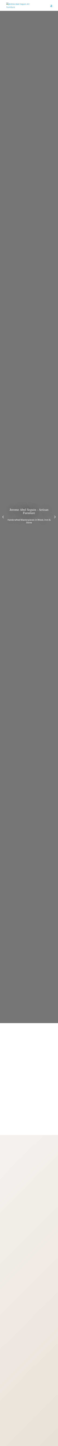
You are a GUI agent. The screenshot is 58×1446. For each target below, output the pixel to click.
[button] (3, 517)
